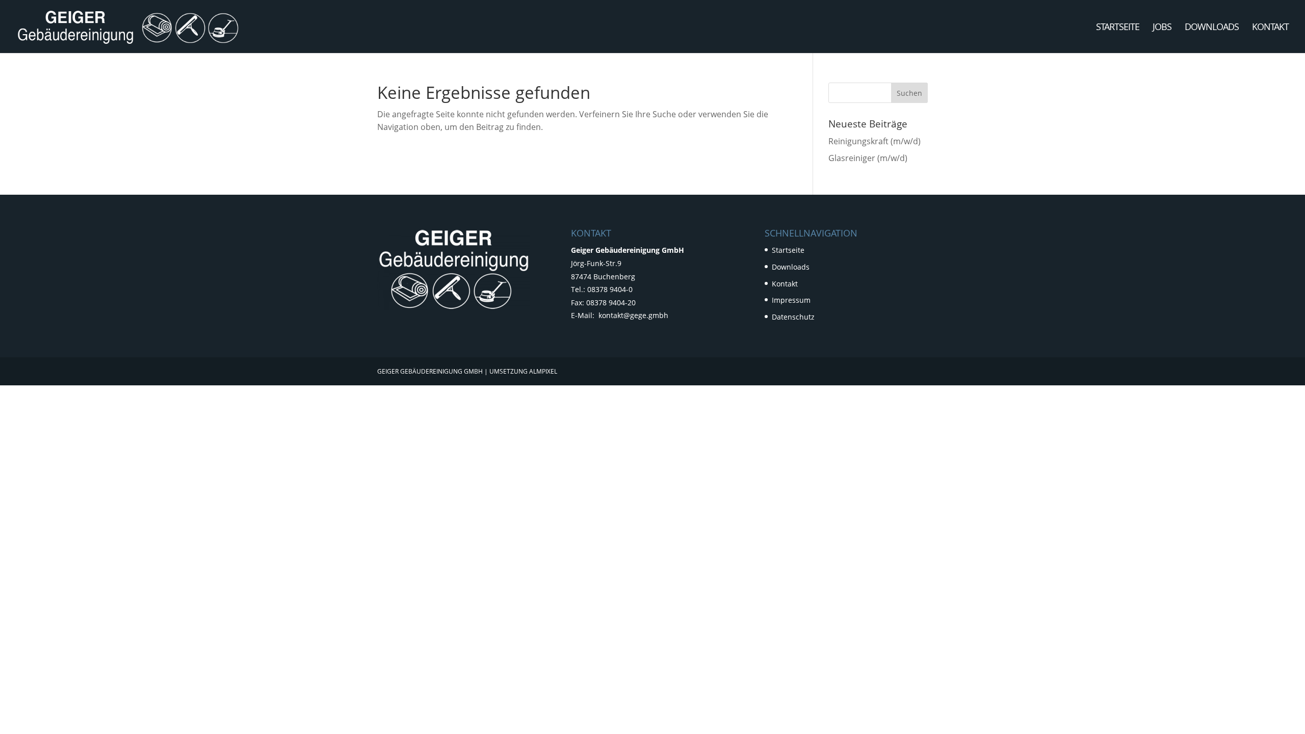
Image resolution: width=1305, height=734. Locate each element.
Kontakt (1270, 28)
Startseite (1117, 28)
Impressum (791, 300)
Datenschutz (793, 317)
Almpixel (543, 371)
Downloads (1212, 28)
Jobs (1162, 28)
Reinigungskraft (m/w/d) (874, 141)
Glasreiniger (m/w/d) (867, 158)
